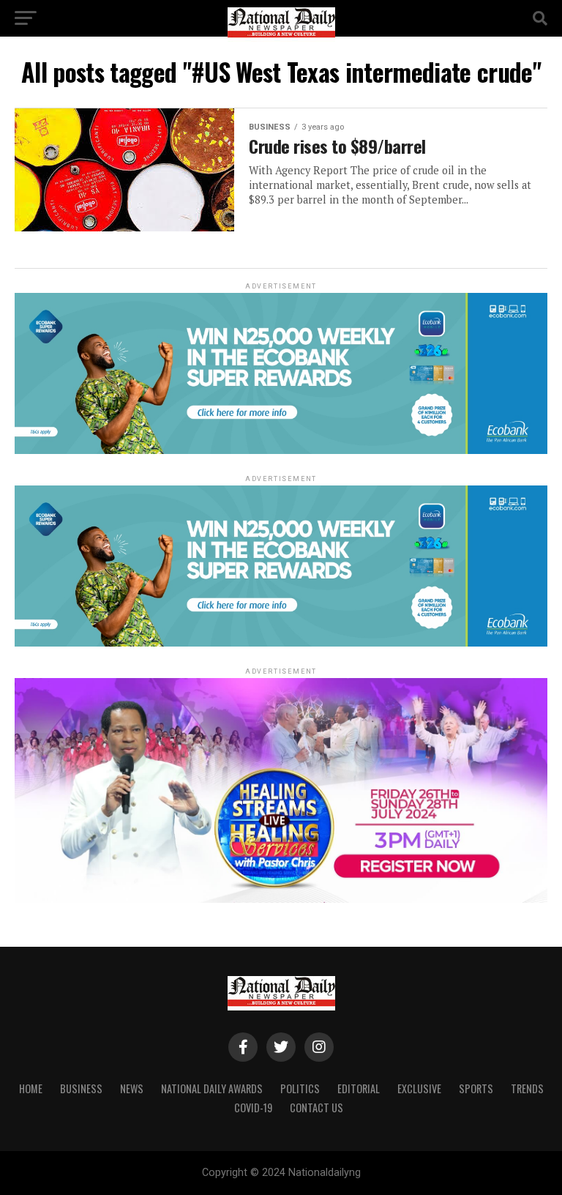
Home (30, 1088)
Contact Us (316, 1107)
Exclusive (419, 1088)
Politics (300, 1088)
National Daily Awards (212, 1088)
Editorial (358, 1088)
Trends (527, 1088)
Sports (476, 1088)
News (131, 1088)
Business (81, 1088)
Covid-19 (253, 1107)
